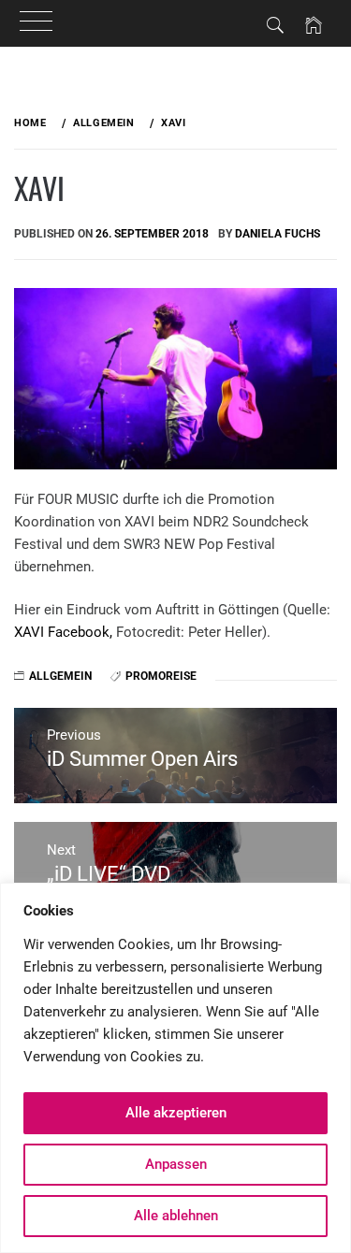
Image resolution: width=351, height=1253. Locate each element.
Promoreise (161, 676)
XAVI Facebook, (63, 632)
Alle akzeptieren (176, 1112)
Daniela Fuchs (277, 233)
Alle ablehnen (176, 1215)
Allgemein (60, 676)
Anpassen (176, 1164)
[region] (175, 1068)
